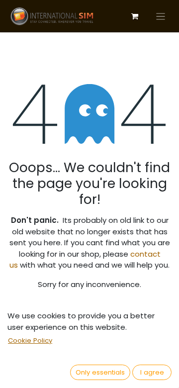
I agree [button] (152, 372)
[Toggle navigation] (161, 16)
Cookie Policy (30, 340)
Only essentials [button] (100, 372)
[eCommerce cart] (135, 16)
